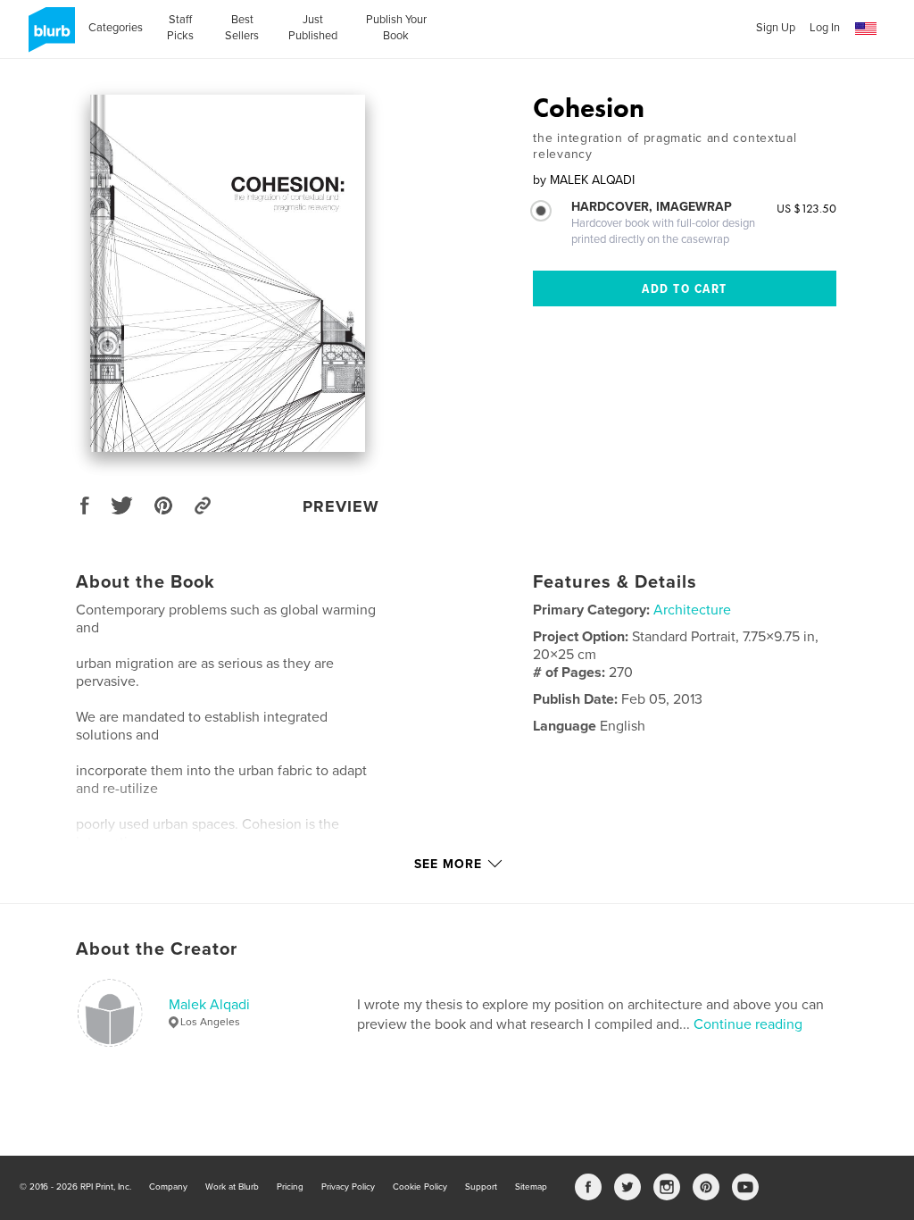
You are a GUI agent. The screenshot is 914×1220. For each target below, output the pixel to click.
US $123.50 (806, 208)
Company (168, 1187)
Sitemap (531, 1187)
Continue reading (748, 1024)
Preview (341, 506)
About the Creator (156, 949)
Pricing (290, 1187)
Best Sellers (242, 28)
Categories (115, 28)
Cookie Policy (420, 1187)
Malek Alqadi (209, 1005)
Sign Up (775, 28)
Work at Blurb (232, 1187)
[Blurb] (48, 36)
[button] (866, 29)
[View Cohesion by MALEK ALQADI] (228, 273)
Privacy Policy (348, 1187)
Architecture (692, 610)
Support (481, 1187)
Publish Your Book (396, 28)
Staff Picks (180, 28)
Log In (825, 28)
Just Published (312, 28)
